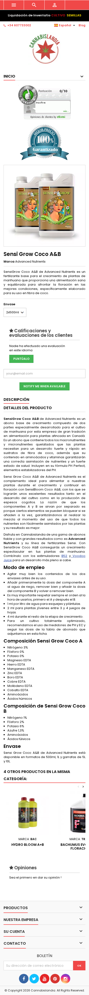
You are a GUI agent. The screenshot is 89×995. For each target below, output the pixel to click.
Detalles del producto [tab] (28, 408)
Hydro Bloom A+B (27, 844)
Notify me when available (44, 386)
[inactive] (44, 102)
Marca (9, 261)
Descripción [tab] (16, 399)
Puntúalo (21, 359)
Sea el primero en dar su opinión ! (35, 877)
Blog (82, 25)
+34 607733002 (19, 25)
